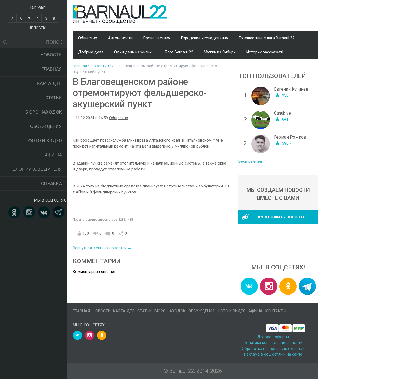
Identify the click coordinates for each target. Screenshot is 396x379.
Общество (87, 38)
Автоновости (120, 38)
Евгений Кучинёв (291, 89)
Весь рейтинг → (253, 161)
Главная (51, 69)
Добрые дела (90, 52)
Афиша (53, 155)
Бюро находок (43, 112)
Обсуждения (46, 126)
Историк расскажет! (264, 52)
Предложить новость (280, 217)
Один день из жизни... (134, 52)
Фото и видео (45, 140)
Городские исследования (204, 38)
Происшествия (156, 38)
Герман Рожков (290, 137)
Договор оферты (273, 337)
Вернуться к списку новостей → (102, 248)
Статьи (53, 97)
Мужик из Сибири (220, 52)
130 (85, 233)
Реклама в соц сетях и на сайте (273, 354)
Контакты (275, 311)
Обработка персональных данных (273, 348)
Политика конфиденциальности (273, 342)
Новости (51, 54)
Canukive (282, 113)
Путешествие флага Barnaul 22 (266, 38)
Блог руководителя (37, 169)
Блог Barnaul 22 (179, 52)
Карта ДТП (49, 83)
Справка (51, 183)
